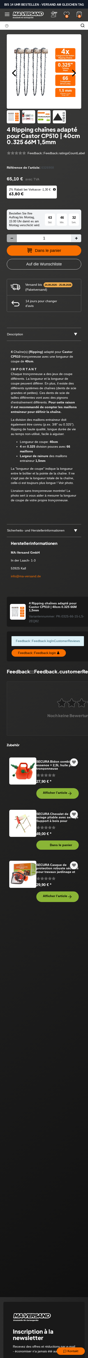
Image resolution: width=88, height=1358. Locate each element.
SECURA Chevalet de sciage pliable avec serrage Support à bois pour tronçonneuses (57, 817)
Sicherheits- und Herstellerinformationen (36, 530)
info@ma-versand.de (26, 576)
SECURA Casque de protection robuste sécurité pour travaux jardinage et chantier (57, 868)
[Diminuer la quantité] (12, 238)
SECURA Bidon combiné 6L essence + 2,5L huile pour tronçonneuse (57, 765)
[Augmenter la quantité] (76, 238)
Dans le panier (48, 250)
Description (15, 334)
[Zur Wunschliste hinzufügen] (74, 762)
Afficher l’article (55, 792)
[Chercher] (82, 25)
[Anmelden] (54, 14)
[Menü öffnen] (7, 14)
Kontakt (72, 1351)
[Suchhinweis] (7, 25)
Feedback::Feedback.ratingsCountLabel (56, 153)
